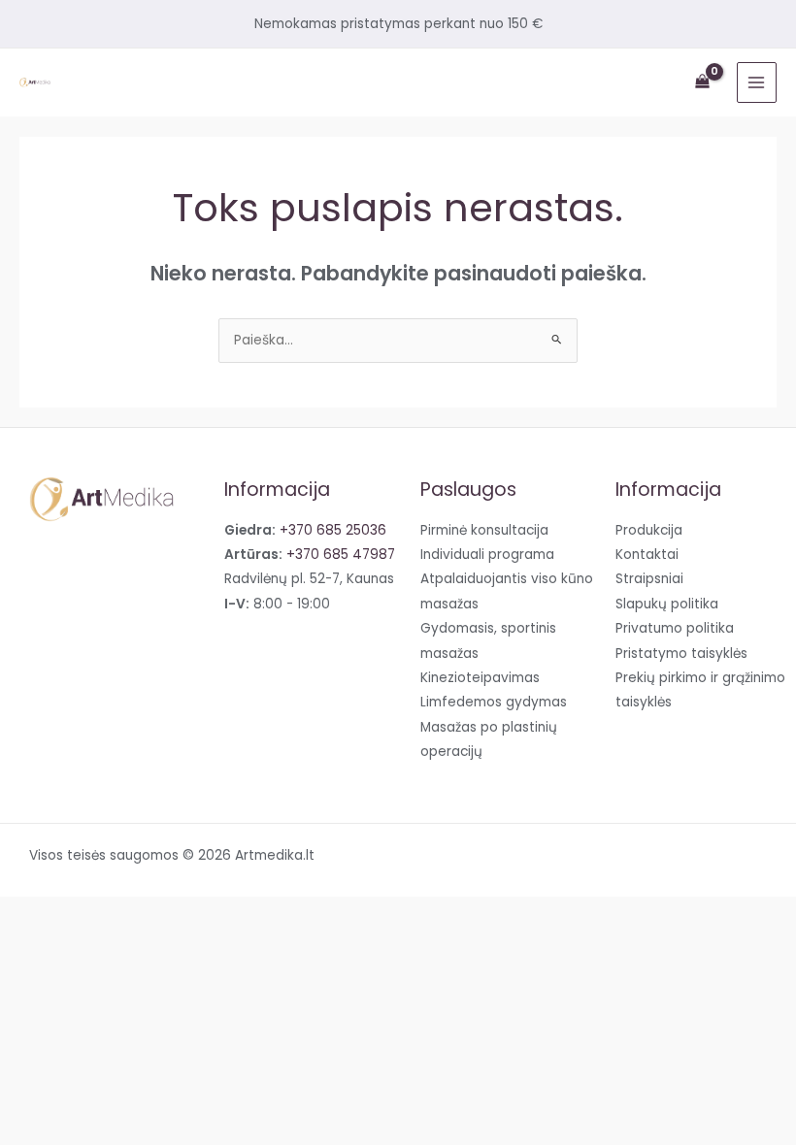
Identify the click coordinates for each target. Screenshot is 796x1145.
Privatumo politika (674, 628)
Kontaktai (647, 554)
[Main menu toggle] (757, 82)
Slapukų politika (666, 604)
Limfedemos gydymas (493, 702)
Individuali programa (487, 554)
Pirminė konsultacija (484, 530)
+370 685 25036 (333, 530)
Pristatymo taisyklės (681, 653)
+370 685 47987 (340, 554)
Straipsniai (649, 579)
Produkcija (648, 530)
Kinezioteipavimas (480, 678)
